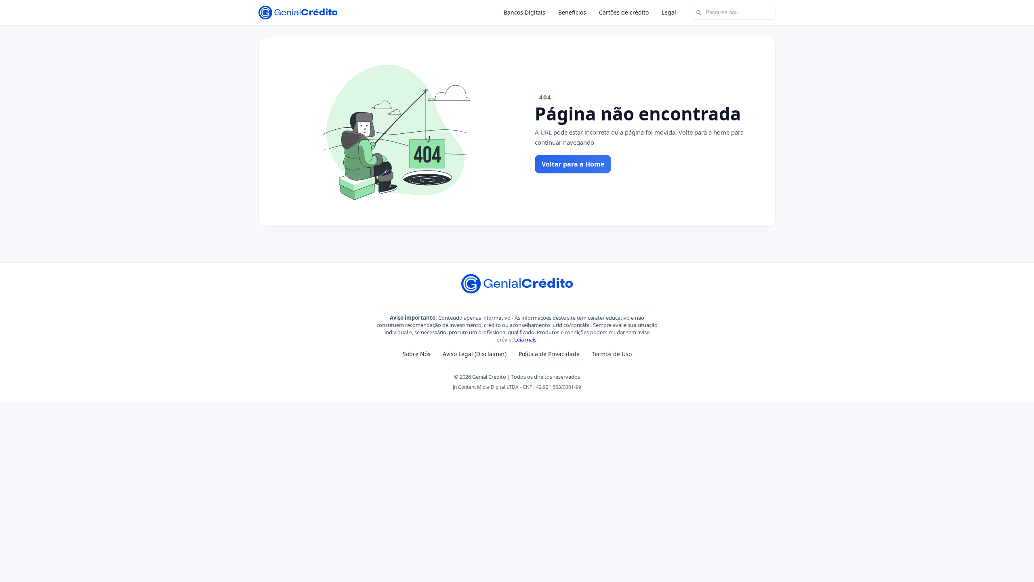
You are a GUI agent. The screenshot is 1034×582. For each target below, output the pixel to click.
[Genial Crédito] (297, 12)
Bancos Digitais (524, 12)
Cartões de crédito (624, 12)
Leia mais (525, 339)
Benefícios (572, 12)
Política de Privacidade (549, 354)
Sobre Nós (417, 354)
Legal (669, 12)
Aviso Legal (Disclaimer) (474, 354)
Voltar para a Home (573, 164)
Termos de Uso (612, 354)
